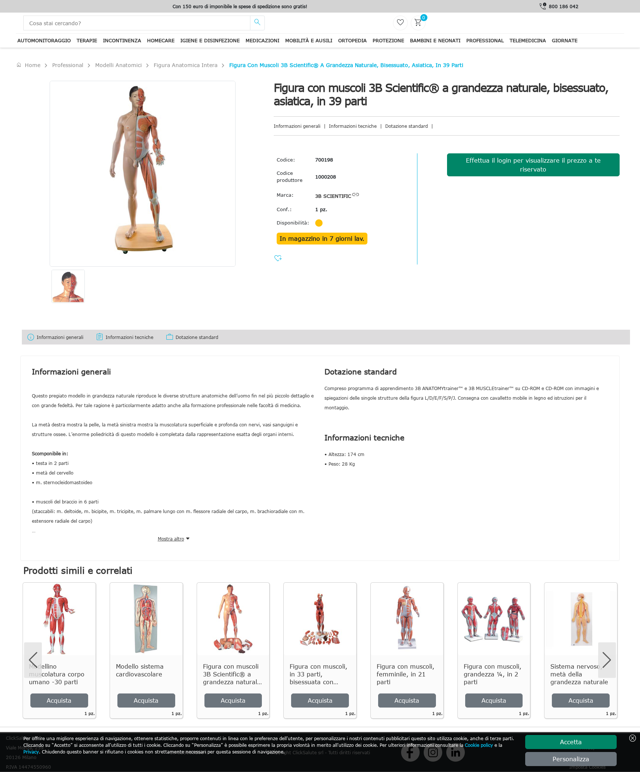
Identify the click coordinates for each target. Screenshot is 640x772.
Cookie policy (479, 745)
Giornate (564, 40)
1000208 (325, 177)
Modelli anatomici (118, 65)
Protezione (388, 40)
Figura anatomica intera (185, 65)
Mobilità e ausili (308, 40)
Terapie (87, 40)
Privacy (31, 751)
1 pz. (321, 209)
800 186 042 (564, 6)
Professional (485, 40)
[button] (607, 660)
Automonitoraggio (44, 40)
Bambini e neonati (435, 40)
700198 (324, 160)
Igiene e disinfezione (210, 40)
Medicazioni (262, 40)
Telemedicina (528, 40)
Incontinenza (122, 40)
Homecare (160, 40)
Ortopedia (352, 40)
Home (28, 65)
